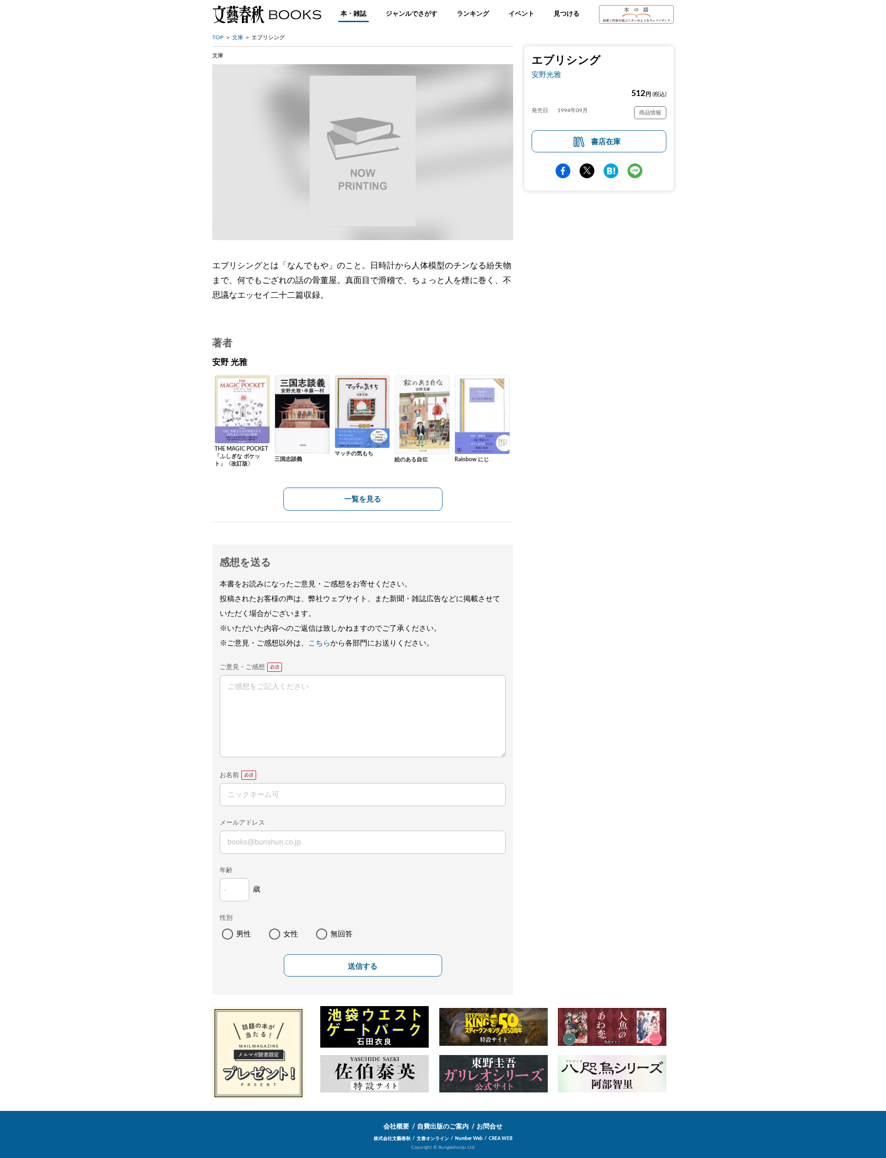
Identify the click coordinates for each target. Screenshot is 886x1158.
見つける (567, 14)
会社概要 (396, 1126)
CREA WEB (501, 1138)
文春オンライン (433, 1138)
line (635, 170)
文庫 (237, 37)
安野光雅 (546, 74)
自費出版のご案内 (443, 1126)
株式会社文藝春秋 (392, 1138)
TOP (217, 37)
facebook (563, 170)
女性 (290, 934)
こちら (319, 643)
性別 (226, 918)
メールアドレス (242, 823)
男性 (243, 934)
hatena (611, 170)
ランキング (473, 14)
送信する (362, 966)
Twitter (587, 170)
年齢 (226, 870)
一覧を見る (362, 499)
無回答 (341, 934)
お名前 (229, 775)
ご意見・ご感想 (242, 667)
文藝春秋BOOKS (266, 14)
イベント (521, 14)
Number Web (469, 1138)
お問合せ (490, 1126)
